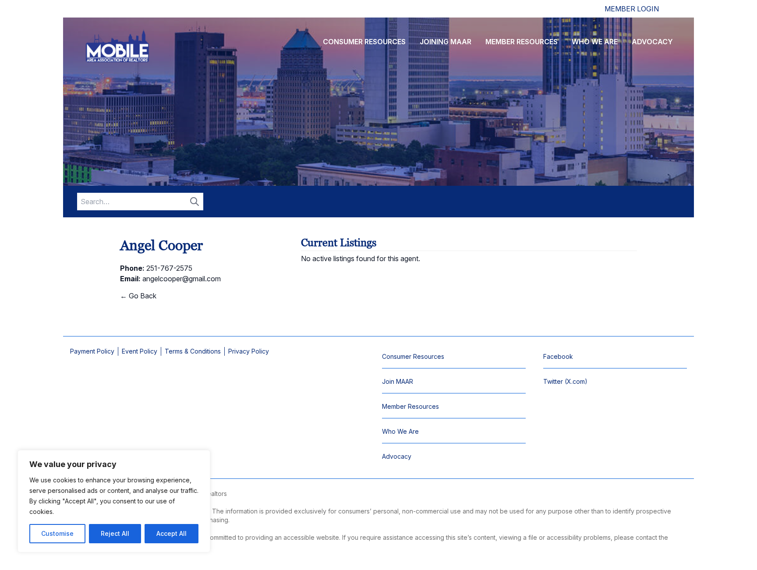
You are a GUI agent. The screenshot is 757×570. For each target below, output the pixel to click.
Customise (57, 533)
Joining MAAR (445, 41)
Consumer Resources (364, 41)
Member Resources (521, 41)
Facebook (558, 356)
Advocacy (652, 41)
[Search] (194, 201)
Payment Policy (92, 351)
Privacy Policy (248, 351)
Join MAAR (397, 381)
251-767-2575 (169, 268)
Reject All (115, 533)
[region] (114, 501)
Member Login (632, 8)
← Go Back (138, 295)
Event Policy (139, 351)
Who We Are (595, 41)
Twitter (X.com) (565, 381)
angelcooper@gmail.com (181, 278)
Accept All (171, 533)
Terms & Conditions (193, 351)
